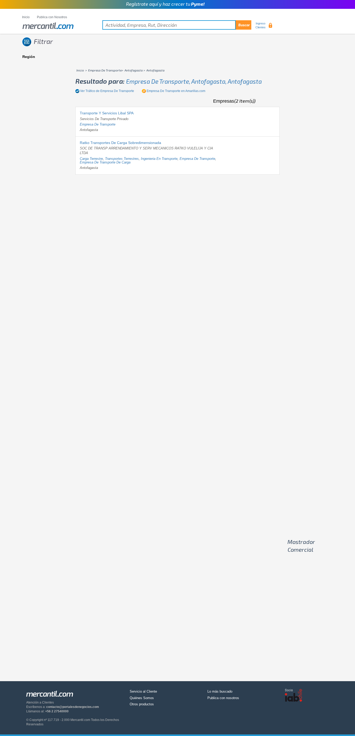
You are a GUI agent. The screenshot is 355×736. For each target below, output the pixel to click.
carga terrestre (91, 159)
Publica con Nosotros (52, 17)
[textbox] (176, 25)
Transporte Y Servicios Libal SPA (107, 113)
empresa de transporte (97, 124)
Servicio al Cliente (143, 691)
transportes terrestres (122, 159)
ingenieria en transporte (159, 159)
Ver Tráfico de (107, 91)
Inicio (26, 17)
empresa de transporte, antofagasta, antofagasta (194, 81)
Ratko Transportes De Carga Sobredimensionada (120, 143)
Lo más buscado (219, 691)
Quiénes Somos (142, 698)
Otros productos (142, 704)
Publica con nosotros (223, 698)
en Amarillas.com (176, 91)
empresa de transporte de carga (105, 162)
